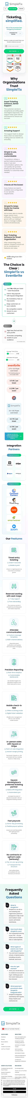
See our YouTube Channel (12, 1029)
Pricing (3, 1039)
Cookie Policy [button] (9, 1084)
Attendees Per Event (12, 357)
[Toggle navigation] (5, 8)
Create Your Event (5, 1046)
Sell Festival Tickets (19, 1053)
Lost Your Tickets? (5, 1049)
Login (2, 1044)
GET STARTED (12, 51)
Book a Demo (4, 1042)
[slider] (8, 354)
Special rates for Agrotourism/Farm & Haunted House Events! (12, 436)
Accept (14, 1088)
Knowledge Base (19, 1068)
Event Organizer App (20, 1075)
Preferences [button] (7, 1085)
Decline (14, 1091)
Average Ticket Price (12, 351)
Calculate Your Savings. (13, 33)
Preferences (14, 1095)
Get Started (12, 8)
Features (3, 1037)
